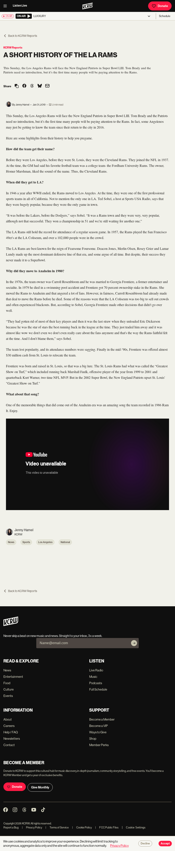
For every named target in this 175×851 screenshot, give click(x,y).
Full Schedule (98, 689)
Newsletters (11, 738)
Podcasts (95, 683)
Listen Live (20, 5)
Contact (9, 745)
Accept (165, 843)
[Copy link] (17, 86)
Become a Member (102, 719)
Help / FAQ (10, 732)
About (7, 719)
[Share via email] (47, 86)
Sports (26, 542)
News (11, 542)
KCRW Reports (12, 47)
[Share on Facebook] (24, 86)
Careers (9, 726)
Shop (92, 738)
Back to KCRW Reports (22, 35)
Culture (8, 689)
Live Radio (96, 670)
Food (6, 683)
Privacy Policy (32, 827)
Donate (163, 6)
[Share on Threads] (32, 86)
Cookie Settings (136, 827)
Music (93, 676)
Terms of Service (57, 827)
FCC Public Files (106, 827)
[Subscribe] (134, 643)
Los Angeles (45, 542)
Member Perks (99, 745)
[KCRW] (10, 625)
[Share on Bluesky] (40, 86)
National (65, 542)
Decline (145, 843)
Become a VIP (98, 726)
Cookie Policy (82, 827)
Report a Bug (11, 827)
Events (8, 696)
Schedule (164, 16)
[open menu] (6, 6)
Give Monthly (40, 787)
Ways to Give (97, 732)
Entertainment (13, 676)
